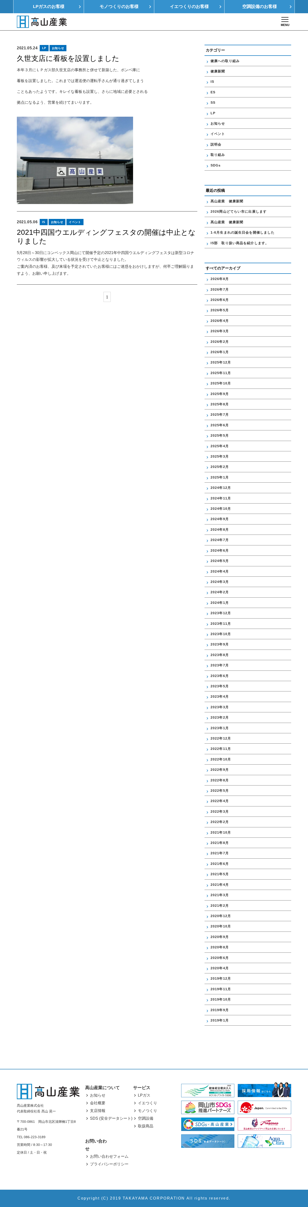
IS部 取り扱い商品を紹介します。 (240, 243)
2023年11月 (221, 624)
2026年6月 (220, 300)
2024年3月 (220, 582)
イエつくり (147, 1103)
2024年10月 (221, 509)
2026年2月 (220, 342)
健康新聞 (218, 71)
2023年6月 (220, 676)
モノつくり (147, 1111)
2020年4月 (220, 968)
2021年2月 (220, 905)
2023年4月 (220, 696)
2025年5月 (220, 435)
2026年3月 (220, 331)
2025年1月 (220, 477)
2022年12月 (221, 738)
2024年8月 (220, 529)
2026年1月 (220, 352)
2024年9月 (220, 519)
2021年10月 (221, 832)
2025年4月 (220, 446)
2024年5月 (220, 561)
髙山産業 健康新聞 (229, 201)
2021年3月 (220, 895)
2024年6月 (220, 550)
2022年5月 (220, 790)
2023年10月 (221, 634)
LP (44, 48)
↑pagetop (290, 1177)
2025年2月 (220, 467)
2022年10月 (221, 759)
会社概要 (97, 1103)
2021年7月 (220, 853)
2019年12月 (221, 978)
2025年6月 (220, 425)
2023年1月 (220, 728)
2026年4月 (220, 321)
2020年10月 (221, 926)
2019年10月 (221, 999)
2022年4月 (220, 801)
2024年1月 (220, 603)
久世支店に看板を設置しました (68, 58)
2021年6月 (220, 864)
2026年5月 (220, 310)
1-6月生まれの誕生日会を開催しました (243, 232)
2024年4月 (220, 571)
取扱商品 (145, 1126)
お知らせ (58, 48)
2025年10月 (221, 383)
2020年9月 (220, 937)
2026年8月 (220, 279)
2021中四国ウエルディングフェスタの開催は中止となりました (106, 236)
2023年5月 (220, 686)
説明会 (216, 144)
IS (43, 222)
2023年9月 (220, 644)
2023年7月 (220, 665)
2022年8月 (220, 780)
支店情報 (97, 1111)
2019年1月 (220, 1020)
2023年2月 (220, 717)
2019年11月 (221, 989)
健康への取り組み (225, 61)
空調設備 (145, 1118)
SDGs (216, 165)
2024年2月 (220, 592)
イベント (75, 222)
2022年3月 (220, 811)
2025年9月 (220, 394)
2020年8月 (220, 947)
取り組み (218, 155)
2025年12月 (221, 362)
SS (213, 102)
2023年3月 (220, 707)
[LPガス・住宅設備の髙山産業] (42, 22)
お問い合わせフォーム (109, 1156)
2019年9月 (220, 1010)
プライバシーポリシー (109, 1164)
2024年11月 (221, 498)
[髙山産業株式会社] (48, 1091)
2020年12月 (221, 916)
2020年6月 (220, 958)
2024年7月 (220, 540)
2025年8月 (220, 404)
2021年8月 (220, 843)
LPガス (144, 1095)
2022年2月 (220, 822)
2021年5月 (220, 874)
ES (213, 92)
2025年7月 (220, 414)
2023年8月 (220, 655)
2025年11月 (221, 373)
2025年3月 (220, 456)
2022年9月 (220, 770)
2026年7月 (220, 289)
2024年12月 (221, 488)
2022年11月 (221, 749)
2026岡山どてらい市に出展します (239, 211)
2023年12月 (221, 613)
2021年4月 (220, 885)
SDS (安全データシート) (111, 1118)
